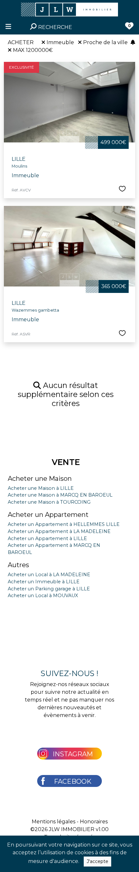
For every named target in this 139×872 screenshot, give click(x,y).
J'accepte (97, 861)
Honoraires (94, 822)
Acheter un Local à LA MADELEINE (49, 574)
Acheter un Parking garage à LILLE (49, 589)
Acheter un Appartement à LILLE (47, 538)
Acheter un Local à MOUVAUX (43, 595)
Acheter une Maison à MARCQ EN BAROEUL (60, 495)
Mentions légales (53, 822)
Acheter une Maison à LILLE (41, 488)
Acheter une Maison (40, 478)
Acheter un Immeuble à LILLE (44, 582)
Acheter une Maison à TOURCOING (49, 502)
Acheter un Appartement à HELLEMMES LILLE (64, 524)
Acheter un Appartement (48, 514)
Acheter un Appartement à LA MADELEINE (59, 531)
